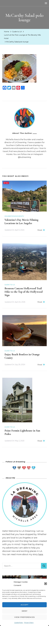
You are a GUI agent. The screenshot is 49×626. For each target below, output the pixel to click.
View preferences (24, 617)
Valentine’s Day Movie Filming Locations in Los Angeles (21, 221)
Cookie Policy (18, 622)
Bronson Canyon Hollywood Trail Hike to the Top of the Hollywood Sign (24, 292)
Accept (24, 605)
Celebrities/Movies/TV (14, 216)
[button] (45, 584)
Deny (24, 611)
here (40, 554)
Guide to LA (17, 32)
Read (39, 230)
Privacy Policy (29, 622)
